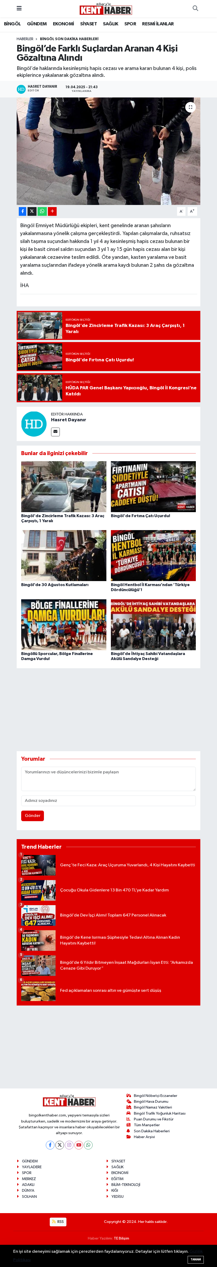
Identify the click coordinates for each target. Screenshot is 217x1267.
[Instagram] (69, 1145)
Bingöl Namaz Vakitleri (153, 1107)
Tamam (196, 1259)
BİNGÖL (12, 24)
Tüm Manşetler (147, 1125)
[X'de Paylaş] (32, 211)
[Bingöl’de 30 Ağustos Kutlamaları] (63, 555)
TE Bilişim (121, 1238)
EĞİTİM (117, 1179)
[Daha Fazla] (52, 211)
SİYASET (88, 24)
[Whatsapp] (88, 1145)
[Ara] (195, 8)
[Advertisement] (113, 710)
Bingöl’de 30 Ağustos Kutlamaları (54, 585)
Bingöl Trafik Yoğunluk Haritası (160, 1113)
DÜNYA (28, 1191)
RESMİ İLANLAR (158, 24)
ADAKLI (28, 1185)
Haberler (25, 39)
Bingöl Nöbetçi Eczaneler (155, 1096)
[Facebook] (50, 1145)
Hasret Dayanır (68, 420)
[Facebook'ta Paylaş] (22, 211)
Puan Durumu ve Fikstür (154, 1119)
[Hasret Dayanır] (34, 424)
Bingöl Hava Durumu (151, 1102)
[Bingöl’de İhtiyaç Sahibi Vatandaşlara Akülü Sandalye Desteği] (153, 624)
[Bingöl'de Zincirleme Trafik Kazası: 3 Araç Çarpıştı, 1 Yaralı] (63, 486)
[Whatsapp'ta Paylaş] (42, 211)
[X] (59, 1145)
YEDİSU (117, 1197)
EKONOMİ (63, 24)
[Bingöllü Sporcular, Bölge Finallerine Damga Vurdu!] (63, 624)
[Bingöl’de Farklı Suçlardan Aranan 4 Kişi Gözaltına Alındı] (109, 151)
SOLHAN (29, 1197)
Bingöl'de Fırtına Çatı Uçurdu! (140, 516)
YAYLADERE (32, 1167)
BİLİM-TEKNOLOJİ (125, 1185)
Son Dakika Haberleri (152, 1131)
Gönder (32, 816)
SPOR (130, 24)
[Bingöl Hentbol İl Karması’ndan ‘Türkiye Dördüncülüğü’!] (153, 555)
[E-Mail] (55, 432)
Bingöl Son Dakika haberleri (69, 39)
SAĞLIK (110, 24)
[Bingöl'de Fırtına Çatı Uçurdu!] (153, 486)
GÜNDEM (37, 24)
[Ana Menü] (19, 8)
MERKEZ (29, 1179)
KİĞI (114, 1191)
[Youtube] (78, 1145)
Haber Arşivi (144, 1137)
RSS (60, 1222)
